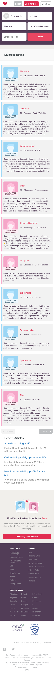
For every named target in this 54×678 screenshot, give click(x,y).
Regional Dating (16, 557)
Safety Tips (33, 559)
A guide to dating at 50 (17, 443)
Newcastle (25, 611)
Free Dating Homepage (14, 553)
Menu (44, 3)
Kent (34, 604)
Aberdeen (14, 594)
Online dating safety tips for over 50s (25, 457)
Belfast (24, 594)
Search (40, 37)
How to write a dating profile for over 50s (25, 473)
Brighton (13, 597)
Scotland (13, 615)
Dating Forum (15, 583)
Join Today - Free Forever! (27, 536)
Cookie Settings (35, 577)
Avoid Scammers (35, 563)
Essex (12, 604)
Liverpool (25, 608)
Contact (32, 580)
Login (18, 3)
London (35, 608)
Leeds (12, 608)
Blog (12, 569)
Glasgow (24, 604)
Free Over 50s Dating (15, 561)
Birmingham (37, 594)
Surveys (13, 576)
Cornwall (35, 597)
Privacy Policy (34, 570)
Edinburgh (36, 601)
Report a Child (34, 555)
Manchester (14, 611)
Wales (23, 615)
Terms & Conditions (36, 566)
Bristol (23, 597)
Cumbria (13, 601)
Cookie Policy (34, 573)
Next (45, 431)
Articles (13, 580)
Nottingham (36, 611)
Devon (23, 601)
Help (30, 552)
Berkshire (36, 615)
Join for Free (31, 3)
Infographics (15, 573)
